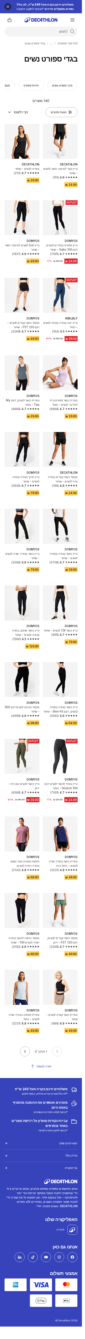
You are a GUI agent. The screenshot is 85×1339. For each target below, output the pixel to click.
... (51, 43)
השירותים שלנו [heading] (68, 1143)
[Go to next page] (25, 1051)
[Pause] (8, 6)
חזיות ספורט (31, 85)
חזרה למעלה (44, 1066)
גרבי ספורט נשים (62, 85)
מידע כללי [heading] (71, 1155)
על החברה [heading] (71, 1168)
